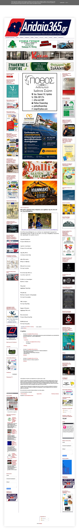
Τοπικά (17, 37)
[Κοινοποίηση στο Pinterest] (40, 326)
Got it (67, 2)
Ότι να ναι (41, 37)
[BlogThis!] (37, 326)
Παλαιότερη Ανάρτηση (55, 393)
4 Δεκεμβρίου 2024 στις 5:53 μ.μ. (35, 341)
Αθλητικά (21, 37)
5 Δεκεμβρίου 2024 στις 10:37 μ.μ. (32, 358)
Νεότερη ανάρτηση (24, 393)
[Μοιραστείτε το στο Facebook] (39, 326)
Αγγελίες (55, 37)
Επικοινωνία (60, 37)
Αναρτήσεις (66, 410)
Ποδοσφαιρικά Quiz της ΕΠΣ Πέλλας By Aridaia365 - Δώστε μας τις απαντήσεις (14, 462)
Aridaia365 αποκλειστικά (10, 37)
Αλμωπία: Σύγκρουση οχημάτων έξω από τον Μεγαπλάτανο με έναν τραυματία (12, 432)
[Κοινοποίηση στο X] (38, 326)
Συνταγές (50, 37)
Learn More (62, 2)
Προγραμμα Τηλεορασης (10, 393)
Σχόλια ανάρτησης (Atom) (29, 395)
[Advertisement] (39, 10)
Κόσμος (36, 37)
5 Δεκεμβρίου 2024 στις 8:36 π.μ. (32, 349)
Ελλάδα (32, 37)
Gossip (46, 37)
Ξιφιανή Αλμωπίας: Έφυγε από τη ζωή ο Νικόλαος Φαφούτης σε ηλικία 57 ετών (12, 456)
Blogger (40, 523)
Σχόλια (65, 412)
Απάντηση (25, 337)
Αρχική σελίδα (39, 393)
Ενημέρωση (27, 37)
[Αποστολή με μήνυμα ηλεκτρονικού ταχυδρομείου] (36, 326)
